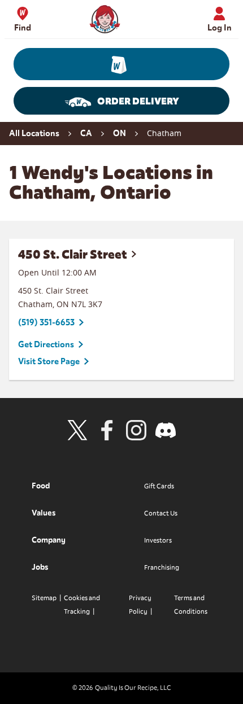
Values (43, 513)
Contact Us (160, 513)
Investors (158, 540)
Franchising (161, 567)
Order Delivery (138, 101)
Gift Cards (159, 486)
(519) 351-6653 (46, 322)
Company (49, 540)
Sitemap (44, 598)
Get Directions (46, 344)
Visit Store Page (49, 361)
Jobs (40, 567)
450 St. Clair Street (72, 254)
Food (41, 486)
